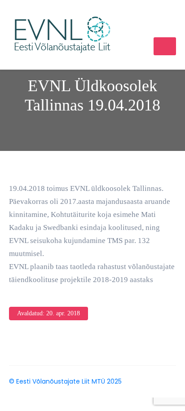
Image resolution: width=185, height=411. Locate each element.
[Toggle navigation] (165, 46)
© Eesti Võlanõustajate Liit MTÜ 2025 (65, 381)
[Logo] (62, 34)
